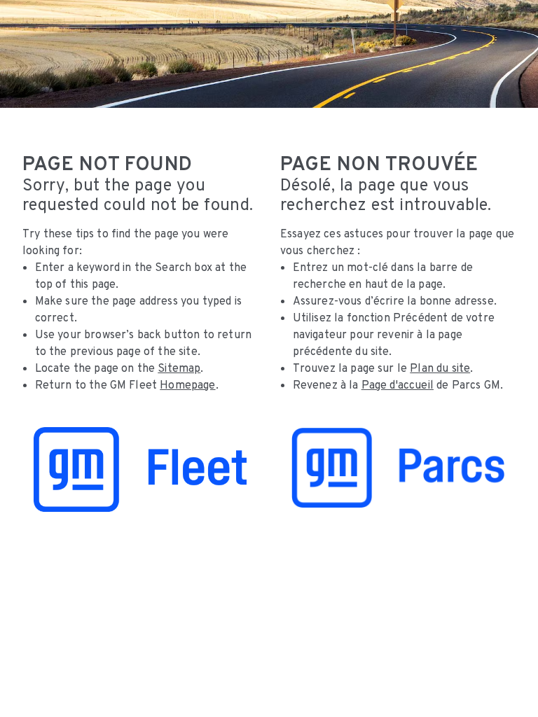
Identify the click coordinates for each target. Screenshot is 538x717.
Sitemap (179, 368)
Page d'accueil (397, 384)
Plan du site (440, 368)
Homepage (187, 384)
